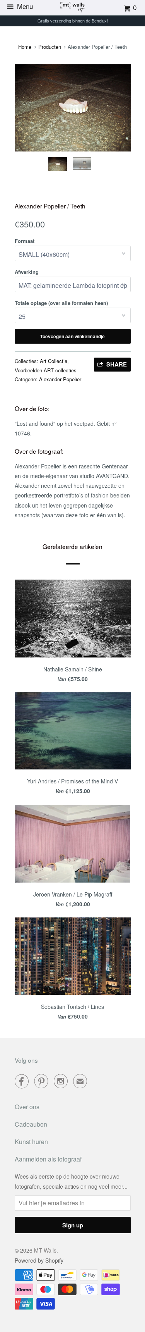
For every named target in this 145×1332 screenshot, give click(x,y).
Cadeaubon (31, 1124)
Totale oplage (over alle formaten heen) (61, 302)
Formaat (24, 240)
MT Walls (45, 1250)
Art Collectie (53, 361)
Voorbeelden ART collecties (46, 370)
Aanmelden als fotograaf (48, 1159)
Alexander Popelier (60, 379)
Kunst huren (31, 1141)
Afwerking (27, 271)
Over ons (27, 1106)
